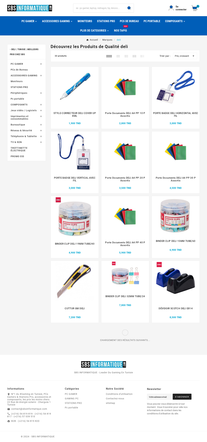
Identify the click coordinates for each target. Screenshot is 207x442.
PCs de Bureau (19, 69)
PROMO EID (17, 156)
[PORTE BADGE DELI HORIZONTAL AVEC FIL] (175, 120)
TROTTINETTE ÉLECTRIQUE (19, 149)
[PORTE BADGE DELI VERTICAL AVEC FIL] (74, 184)
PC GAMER (17, 64)
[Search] (129, 8)
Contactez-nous (115, 398)
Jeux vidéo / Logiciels (24, 110)
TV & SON (16, 142)
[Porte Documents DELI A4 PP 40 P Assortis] (125, 249)
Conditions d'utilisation (119, 394)
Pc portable (17, 98)
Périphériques (19, 93)
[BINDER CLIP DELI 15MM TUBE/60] (176, 246)
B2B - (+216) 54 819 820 (25, 421)
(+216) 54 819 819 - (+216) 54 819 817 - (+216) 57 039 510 (29, 415)
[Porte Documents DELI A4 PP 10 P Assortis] (125, 120)
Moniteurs (17, 81)
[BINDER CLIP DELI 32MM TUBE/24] (125, 301)
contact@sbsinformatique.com (29, 409)
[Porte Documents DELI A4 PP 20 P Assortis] (125, 184)
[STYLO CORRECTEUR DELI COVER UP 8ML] (74, 120)
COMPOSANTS (19, 104)
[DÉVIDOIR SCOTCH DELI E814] (176, 314)
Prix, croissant (185, 56)
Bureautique (18, 124)
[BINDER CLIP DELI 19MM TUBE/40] (75, 249)
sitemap (110, 403)
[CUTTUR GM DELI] (75, 314)
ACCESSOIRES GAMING (24, 75)
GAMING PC (72, 398)
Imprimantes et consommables (20, 117)
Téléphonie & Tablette (24, 136)
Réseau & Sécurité (21, 130)
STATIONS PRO (19, 87)
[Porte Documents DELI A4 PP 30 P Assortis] (175, 184)
